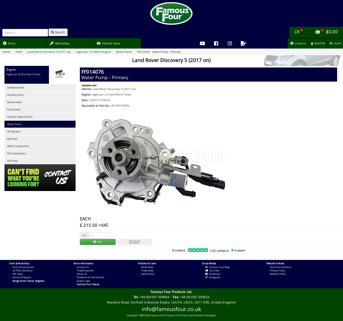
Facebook (214, 273)
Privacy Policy (277, 270)
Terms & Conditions (281, 267)
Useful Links (83, 280)
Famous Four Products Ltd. (171, 292)
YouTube (213, 270)
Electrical (12, 138)
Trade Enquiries (85, 270)
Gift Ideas (18, 273)
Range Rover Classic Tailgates (28, 280)
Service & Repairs (22, 277)
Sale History (148, 273)
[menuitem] (216, 43)
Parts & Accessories (23, 267)
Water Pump (14, 124)
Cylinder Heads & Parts (20, 116)
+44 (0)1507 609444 (154, 297)
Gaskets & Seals (15, 87)
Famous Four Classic (88, 284)
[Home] (171, 13)
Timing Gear (13, 131)
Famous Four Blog (219, 267)
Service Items (14, 102)
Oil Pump (12, 160)
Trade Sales (147, 270)
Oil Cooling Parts (16, 153)
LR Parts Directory (23, 270)
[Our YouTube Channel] (202, 43)
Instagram (214, 277)
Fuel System (14, 109)
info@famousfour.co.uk (171, 309)
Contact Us (83, 267)
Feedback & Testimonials (90, 277)
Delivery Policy (278, 273)
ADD (99, 242)
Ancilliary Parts (15, 94)
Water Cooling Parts (18, 146)
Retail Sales (147, 267)
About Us (82, 273)
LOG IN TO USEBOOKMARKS (134, 242)
